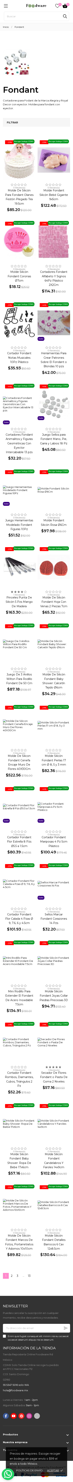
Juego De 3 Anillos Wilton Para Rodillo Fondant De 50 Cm (19, 679)
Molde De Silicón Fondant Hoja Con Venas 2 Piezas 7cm (53, 602)
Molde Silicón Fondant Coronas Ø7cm (19, 276)
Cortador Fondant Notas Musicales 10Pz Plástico (19, 358)
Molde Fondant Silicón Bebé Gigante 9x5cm (54, 195)
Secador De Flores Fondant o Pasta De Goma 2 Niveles (54, 1077)
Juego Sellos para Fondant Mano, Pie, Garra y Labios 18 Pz (53, 439)
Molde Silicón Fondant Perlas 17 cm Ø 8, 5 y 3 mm (54, 760)
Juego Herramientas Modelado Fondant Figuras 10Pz (19, 525)
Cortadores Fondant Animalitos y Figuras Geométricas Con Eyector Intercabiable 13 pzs (19, 443)
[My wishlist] (57, 6)
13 (29, 1276)
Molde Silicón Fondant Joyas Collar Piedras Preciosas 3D (54, 996)
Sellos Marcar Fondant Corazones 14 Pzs (53, 919)
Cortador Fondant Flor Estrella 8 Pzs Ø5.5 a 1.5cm (19, 842)
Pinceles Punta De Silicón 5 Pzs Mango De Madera (19, 602)
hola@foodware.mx (15, 1390)
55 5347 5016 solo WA (16, 1384)
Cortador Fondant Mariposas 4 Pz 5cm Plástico (53, 842)
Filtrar (12, 122)
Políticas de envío (29, 1470)
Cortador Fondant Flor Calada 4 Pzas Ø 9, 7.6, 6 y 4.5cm (19, 919)
